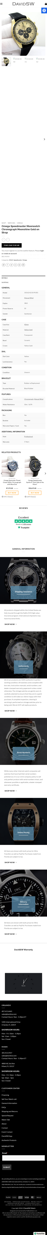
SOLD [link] (11, 260)
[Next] (42, 34)
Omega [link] (20, 223)
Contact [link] (5, 1128)
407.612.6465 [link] (7, 1011)
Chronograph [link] (28, 399)
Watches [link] (11, 223)
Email (5, 1153)
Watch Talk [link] (6, 1120)
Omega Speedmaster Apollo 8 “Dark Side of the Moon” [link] (35, 482)
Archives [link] (7, 1202)
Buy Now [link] (12, 493)
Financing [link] (5, 1095)
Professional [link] (28, 436)
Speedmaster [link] (18, 260)
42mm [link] (26, 324)
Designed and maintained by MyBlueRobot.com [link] (23, 1211)
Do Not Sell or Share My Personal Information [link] (24, 1205)
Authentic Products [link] (9, 1140)
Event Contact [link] (7, 1132)
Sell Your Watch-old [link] (9, 1099)
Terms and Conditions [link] (21, 1202)
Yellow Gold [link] (28, 330)
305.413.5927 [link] (7, 1053)
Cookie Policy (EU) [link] (32, 1203)
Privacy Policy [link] (36, 1202)
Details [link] (4, 278)
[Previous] (5, 34)
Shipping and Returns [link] (10, 1111)
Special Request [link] (7, 1115)
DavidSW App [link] (7, 1136)
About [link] (4, 1124)
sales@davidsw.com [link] (9, 1014)
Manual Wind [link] (28, 298)
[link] (44, 10)
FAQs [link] (4, 1107)
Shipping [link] (5, 282)
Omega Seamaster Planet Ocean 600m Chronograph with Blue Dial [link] (12, 482)
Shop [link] (4, 223)
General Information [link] (9, 1103)
